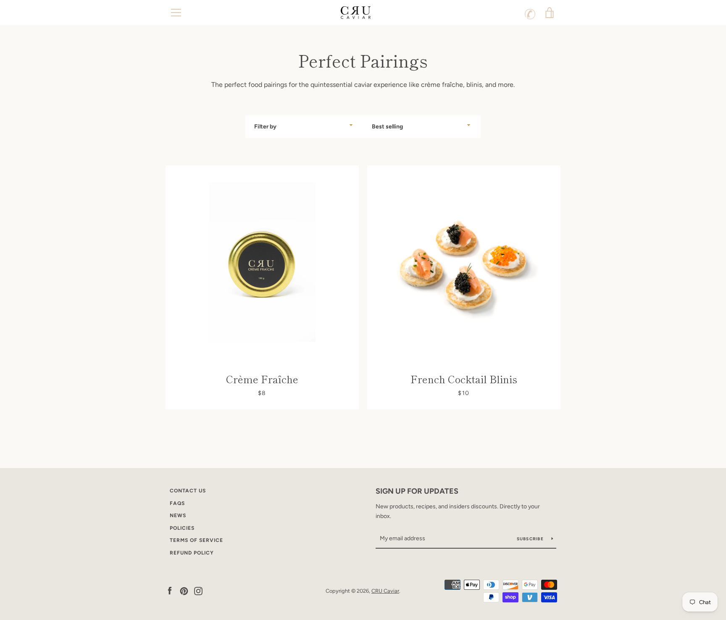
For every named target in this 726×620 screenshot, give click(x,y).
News (178, 515)
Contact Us (188, 491)
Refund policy (192, 553)
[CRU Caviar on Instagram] (198, 590)
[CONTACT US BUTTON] (530, 12)
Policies (182, 528)
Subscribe (531, 539)
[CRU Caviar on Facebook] (170, 590)
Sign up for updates (417, 491)
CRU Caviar (385, 591)
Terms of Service (196, 540)
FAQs (177, 503)
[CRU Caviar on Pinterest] (184, 590)
